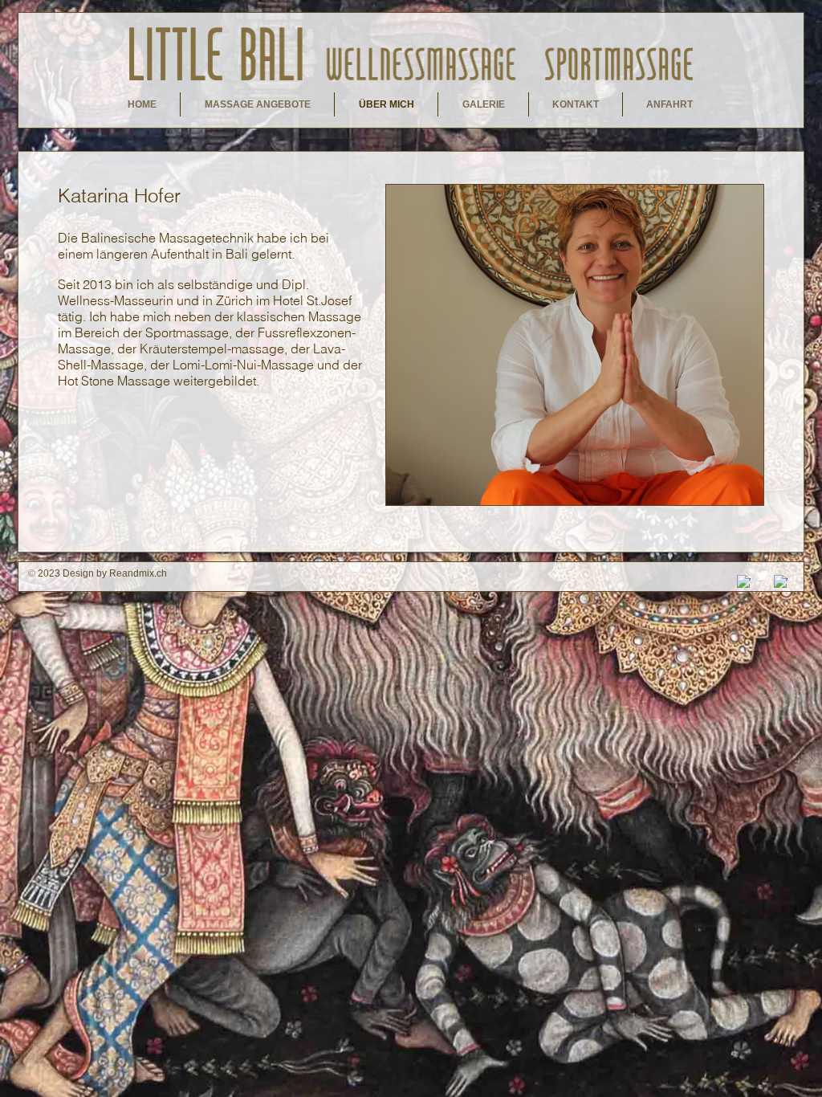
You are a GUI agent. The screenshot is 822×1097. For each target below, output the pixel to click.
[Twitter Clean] (762, 575)
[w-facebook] (780, 582)
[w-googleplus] (744, 582)
